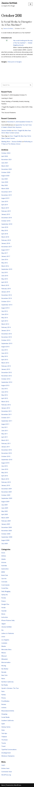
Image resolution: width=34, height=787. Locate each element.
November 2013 (6, 337)
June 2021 (4, 163)
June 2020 (4, 182)
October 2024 (5, 153)
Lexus (3, 637)
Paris (3, 691)
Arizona (3, 562)
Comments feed (6, 772)
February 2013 (6, 366)
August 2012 (5, 385)
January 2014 (5, 330)
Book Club (4, 575)
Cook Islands (5, 585)
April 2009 (4, 514)
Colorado (4, 582)
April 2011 (4, 437)
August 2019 (5, 198)
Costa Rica (4, 588)
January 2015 (5, 292)
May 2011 (4, 434)
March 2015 (5, 285)
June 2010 (4, 469)
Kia (2, 630)
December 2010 (6, 450)
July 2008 (4, 543)
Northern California (7, 682)
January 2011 (5, 447)
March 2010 (5, 479)
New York (4, 675)
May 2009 (4, 511)
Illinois (3, 614)
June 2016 (4, 259)
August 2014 (5, 308)
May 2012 (4, 395)
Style (3, 730)
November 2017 (6, 247)
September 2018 (6, 224)
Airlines (3, 556)
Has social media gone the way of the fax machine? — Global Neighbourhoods (23, 43)
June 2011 (4, 431)
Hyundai (3, 611)
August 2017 (5, 250)
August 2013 (5, 347)
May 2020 (4, 185)
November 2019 (6, 195)
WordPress (17, 785)
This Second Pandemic (8, 113)
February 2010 (6, 482)
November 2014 (6, 298)
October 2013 (5, 340)
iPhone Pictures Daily (8, 620)
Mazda (3, 646)
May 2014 (4, 318)
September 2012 (6, 382)
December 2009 (6, 489)
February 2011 (6, 443)
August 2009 (5, 502)
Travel (3, 746)
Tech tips (4, 733)
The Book (4, 740)
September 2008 (6, 537)
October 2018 (5, 221)
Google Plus (5, 604)
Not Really (4, 685)
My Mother (4, 669)
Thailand (4, 737)
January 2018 (5, 243)
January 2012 (5, 408)
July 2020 (4, 179)
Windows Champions (8, 756)
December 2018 (6, 218)
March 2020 (5, 188)
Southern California (7, 720)
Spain (3, 724)
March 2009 (5, 518)
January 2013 (5, 369)
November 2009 (6, 492)
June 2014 (4, 314)
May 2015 (4, 279)
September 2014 (6, 305)
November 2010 (6, 453)
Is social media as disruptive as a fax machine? (16, 23)
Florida (3, 598)
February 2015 (6, 289)
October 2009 (5, 495)
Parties (3, 695)
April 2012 (4, 398)
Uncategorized (6, 753)
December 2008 (6, 527)
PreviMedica (5, 701)
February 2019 (6, 211)
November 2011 (6, 414)
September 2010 (6, 460)
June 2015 (4, 276)
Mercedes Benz (6, 649)
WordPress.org (6, 775)
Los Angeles (5, 640)
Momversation (5, 662)
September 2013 (6, 343)
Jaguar (3, 624)
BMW (3, 572)
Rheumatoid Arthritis (7, 711)
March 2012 (5, 402)
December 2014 (6, 295)
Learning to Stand (6, 98)
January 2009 (5, 524)
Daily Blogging (5, 591)
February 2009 (6, 521)
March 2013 (5, 363)
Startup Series (5, 727)
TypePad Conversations (9, 749)
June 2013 (4, 353)
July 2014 (4, 311)
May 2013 (4, 356)
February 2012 (6, 405)
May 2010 (4, 473)
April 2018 (4, 234)
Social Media (5, 717)
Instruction (4, 617)
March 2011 (5, 440)
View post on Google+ (15, 62)
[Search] (31, 85)
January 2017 (5, 256)
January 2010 (5, 485)
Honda (3, 607)
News (3, 678)
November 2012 (6, 376)
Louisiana (4, 643)
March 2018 (5, 237)
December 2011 (6, 411)
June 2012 (4, 392)
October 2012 (5, 379)
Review (3, 704)
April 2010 (4, 476)
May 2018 (4, 230)
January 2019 (5, 214)
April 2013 (4, 360)
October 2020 (5, 172)
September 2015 (6, 269)
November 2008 (6, 531)
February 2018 (6, 240)
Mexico (3, 653)
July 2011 (4, 427)
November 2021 (6, 159)
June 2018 (4, 227)
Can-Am (3, 578)
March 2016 (5, 266)
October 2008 (5, 534)
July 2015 (4, 272)
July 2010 (4, 466)
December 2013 (6, 334)
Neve (3, 785)
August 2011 (5, 424)
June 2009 (4, 508)
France (3, 601)
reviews (3, 707)
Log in (3, 765)
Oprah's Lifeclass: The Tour (10, 688)
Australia (4, 566)
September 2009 (6, 498)
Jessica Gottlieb (8, 28)
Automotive (5, 569)
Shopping (4, 714)
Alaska (3, 559)
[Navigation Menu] (30, 4)
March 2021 (5, 166)
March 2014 (5, 324)
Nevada (3, 672)
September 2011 (6, 421)
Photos (3, 698)
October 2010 (5, 456)
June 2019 (4, 201)
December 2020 (6, 169)
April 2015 (4, 282)
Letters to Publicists (7, 633)
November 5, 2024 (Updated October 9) (13, 95)
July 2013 (4, 350)
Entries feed (5, 768)
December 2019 (6, 192)
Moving (3, 666)
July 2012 (4, 389)
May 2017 (4, 253)
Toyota (3, 743)
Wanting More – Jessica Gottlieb (11, 142)
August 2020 (5, 176)
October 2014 (5, 301)
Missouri (4, 656)
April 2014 (4, 321)
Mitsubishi (4, 659)
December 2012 (6, 372)
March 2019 (5, 208)
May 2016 (4, 263)
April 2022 (4, 156)
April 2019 (4, 205)
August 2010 (5, 463)
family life (4, 595)
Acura (3, 553)
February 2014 (6, 327)
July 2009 (4, 505)
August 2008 (5, 540)
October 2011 (5, 418)
